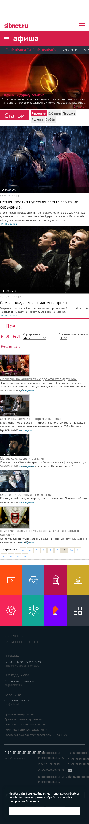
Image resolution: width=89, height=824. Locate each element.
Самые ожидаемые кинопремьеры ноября (31, 419)
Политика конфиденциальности (25, 730)
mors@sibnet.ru (14, 758)
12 (4, 556)
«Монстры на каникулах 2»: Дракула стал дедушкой (38, 379)
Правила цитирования (19, 714)
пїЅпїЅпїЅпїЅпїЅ (77, 752)
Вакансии (13, 695)
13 (11, 556)
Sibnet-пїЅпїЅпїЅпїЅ (49, 764)
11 (78, 550)
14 (18, 556)
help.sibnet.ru (13, 685)
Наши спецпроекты (21, 642)
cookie (13, 797)
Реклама (11, 656)
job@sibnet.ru (13, 704)
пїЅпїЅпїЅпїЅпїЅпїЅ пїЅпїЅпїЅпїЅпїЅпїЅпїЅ (50, 755)
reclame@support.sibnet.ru (22, 666)
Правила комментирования (23, 719)
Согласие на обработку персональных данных (35, 735)
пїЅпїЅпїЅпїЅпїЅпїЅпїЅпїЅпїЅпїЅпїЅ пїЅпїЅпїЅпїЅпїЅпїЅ (58, 779)
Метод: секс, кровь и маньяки (22, 458)
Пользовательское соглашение (25, 724)
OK (45, 811)
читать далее (8, 223)
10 (71, 550)
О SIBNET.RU (14, 636)
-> (25, 556)
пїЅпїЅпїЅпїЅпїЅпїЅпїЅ (50, 770)
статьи (81, 106)
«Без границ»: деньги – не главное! (26, 494)
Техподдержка (16, 675)
